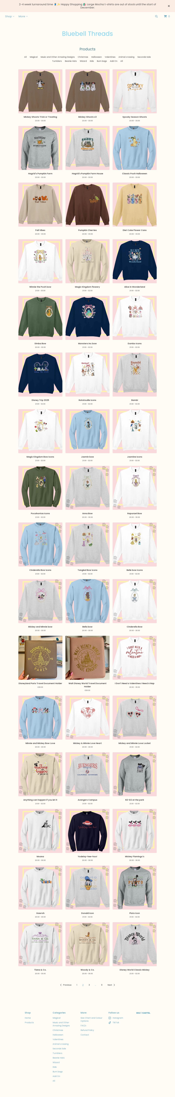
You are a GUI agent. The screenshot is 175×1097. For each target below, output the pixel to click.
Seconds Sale (144, 56)
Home (28, 1017)
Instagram (118, 1017)
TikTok (116, 1022)
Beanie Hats (71, 61)
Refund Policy (87, 1030)
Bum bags (102, 61)
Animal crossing (126, 56)
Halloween (96, 56)
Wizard (83, 61)
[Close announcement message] (169, 6)
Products (29, 1022)
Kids (92, 61)
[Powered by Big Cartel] (143, 1013)
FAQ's (83, 1025)
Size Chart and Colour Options (91, 1019)
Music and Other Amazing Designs (58, 56)
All (25, 56)
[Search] (156, 16)
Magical (34, 56)
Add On (113, 61)
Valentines (110, 56)
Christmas (83, 56)
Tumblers (57, 61)
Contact (85, 1034)
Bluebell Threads (87, 33)
